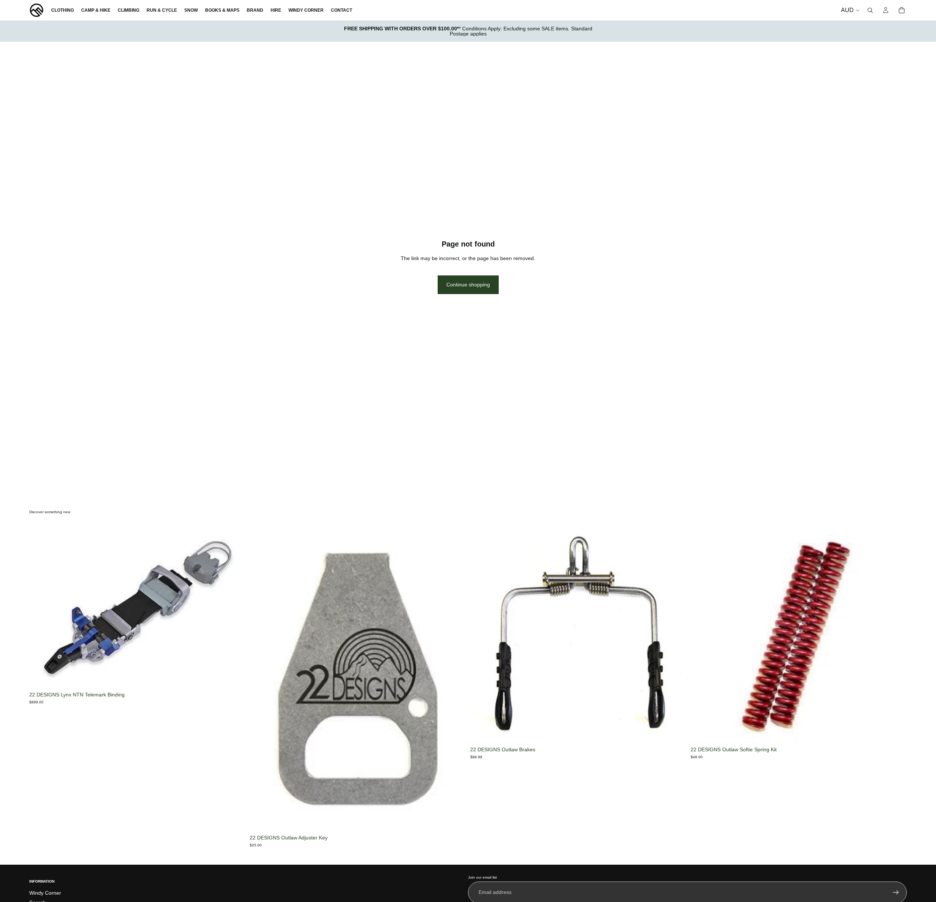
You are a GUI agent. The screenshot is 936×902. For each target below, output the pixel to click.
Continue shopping (468, 284)
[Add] (234, 677)
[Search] (870, 10)
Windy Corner (45, 893)
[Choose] (675, 731)
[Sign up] (895, 892)
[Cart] (902, 10)
